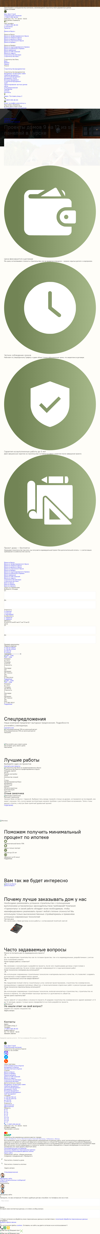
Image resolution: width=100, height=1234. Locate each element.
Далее (2, 1207)
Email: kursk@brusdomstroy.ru (15, 103)
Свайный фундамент (11, 1086)
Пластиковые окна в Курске (14, 1066)
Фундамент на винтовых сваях (15, 1084)
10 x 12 (6, 1119)
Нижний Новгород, (39, 1139)
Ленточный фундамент (12, 1088)
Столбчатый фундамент (12, 1092)
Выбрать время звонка (8, 1222)
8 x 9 (6, 1111)
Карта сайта (8, 1153)
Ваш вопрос (5, 1201)
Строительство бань (11, 1081)
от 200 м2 (7, 1102)
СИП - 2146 (8, 657)
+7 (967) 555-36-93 (11, 17)
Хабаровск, (50, 1139)
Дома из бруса (9, 1072)
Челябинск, (13, 1139)
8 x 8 (5, 1109)
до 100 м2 (7, 1100)
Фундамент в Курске (11, 1067)
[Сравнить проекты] (6, 22)
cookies (19, 1225)
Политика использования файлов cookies (19, 1151)
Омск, (6, 1139)
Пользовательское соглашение (15, 108)
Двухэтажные (9, 1106)
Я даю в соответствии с (45, 1219)
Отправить (3, 1220)
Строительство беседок (12, 1080)
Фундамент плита (10, 1089)
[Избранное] (5, 22)
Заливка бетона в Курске (13, 1069)
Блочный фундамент (11, 1091)
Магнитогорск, (26, 1139)
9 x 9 (6, 1116)
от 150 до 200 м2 (10, 1098)
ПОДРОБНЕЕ (8, 805)
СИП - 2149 (8, 682)
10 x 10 (6, 1117)
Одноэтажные (9, 1105)
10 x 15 (6, 1120)
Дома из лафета (9, 1078)
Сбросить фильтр (10, 646)
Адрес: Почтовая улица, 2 (13, 96)
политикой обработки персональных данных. (72, 1219)
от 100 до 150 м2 (10, 1097)
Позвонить (4, 1182)
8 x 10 (6, 1113)
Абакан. (57, 1139)
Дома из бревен (10, 1073)
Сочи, (19, 1139)
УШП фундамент (10, 1094)
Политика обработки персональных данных (19, 1150)
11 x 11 (6, 1122)
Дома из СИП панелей (12, 1077)
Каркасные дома (10, 1075)
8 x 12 (6, 1114)
